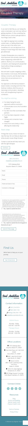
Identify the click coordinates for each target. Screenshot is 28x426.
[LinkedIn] (16, 388)
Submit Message (8, 229)
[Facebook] (8, 388)
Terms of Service (14, 409)
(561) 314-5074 (14, 159)
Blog (14, 398)
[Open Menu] (25, 3)
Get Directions (10, 260)
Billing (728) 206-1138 (14, 312)
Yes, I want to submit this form (12, 208)
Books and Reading (14, 400)
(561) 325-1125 (14, 310)
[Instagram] (12, 388)
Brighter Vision (18, 421)
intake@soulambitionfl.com (14, 161)
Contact (5, 147)
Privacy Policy (14, 412)
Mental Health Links (14, 402)
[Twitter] (20, 388)
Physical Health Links (14, 404)
